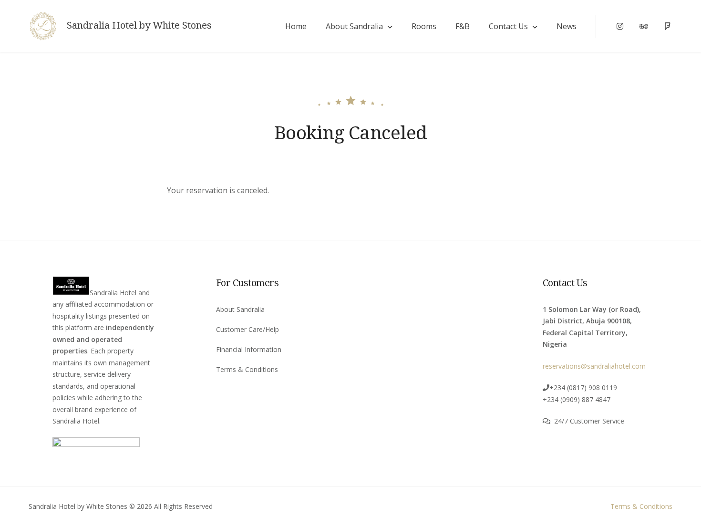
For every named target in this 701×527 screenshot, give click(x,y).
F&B (462, 26)
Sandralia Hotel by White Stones (139, 25)
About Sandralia (354, 26)
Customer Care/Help (247, 329)
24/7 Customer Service (589, 420)
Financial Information (248, 349)
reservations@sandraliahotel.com (594, 366)
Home (296, 26)
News (567, 26)
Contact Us (508, 26)
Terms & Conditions (247, 369)
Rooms (424, 26)
